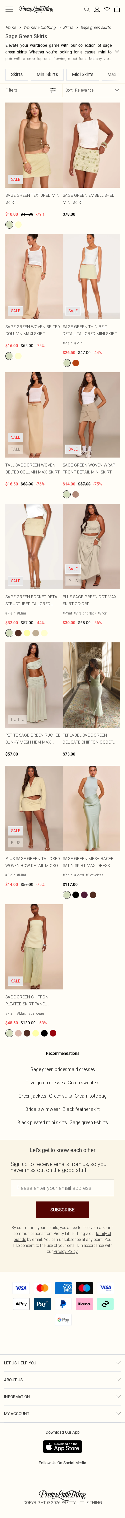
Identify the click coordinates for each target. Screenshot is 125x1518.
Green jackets (32, 1096)
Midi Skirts (82, 74)
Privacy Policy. (66, 1251)
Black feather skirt (81, 1109)
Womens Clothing (39, 27)
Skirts (68, 27)
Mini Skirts (47, 74)
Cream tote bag (91, 1096)
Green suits (60, 1096)
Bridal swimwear (42, 1109)
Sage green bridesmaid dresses (62, 1069)
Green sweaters (84, 1083)
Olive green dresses (45, 1083)
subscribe (62, 1209)
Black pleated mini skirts (42, 1122)
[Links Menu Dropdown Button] (9, 9)
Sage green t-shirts (89, 1122)
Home (10, 27)
